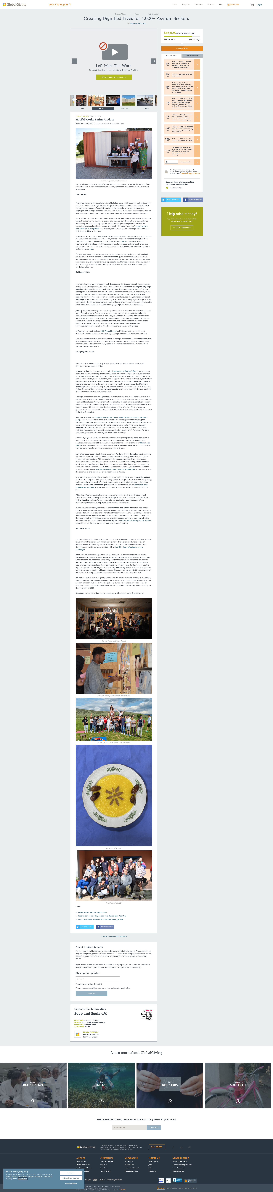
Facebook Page (89, 1024)
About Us (154, 1158)
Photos (124, 109)
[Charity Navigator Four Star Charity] (162, 1180)
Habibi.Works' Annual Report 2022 (92, 912)
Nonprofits (186, 5)
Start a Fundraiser (182, 228)
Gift (235, 5)
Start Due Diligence (107, 1161)
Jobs (150, 1165)
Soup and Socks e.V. (137, 23)
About (175, 5)
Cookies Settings (71, 1183)
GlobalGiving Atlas (131, 1171)
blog (91, 249)
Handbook (104, 1168)
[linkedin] (189, 1147)
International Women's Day (124, 371)
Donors (80, 1158)
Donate (58, 4)
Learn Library (181, 1158)
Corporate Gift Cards (132, 1168)
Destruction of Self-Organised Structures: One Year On (102, 916)
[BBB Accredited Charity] (178, 1180)
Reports (103, 109)
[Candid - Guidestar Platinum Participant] (169, 1180)
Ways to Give (81, 1161)
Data (195, 1188)
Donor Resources (179, 1168)
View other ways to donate (190, 173)
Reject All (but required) (71, 1178)
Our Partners (129, 1165)
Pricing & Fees (105, 1171)
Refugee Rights (120, 14)
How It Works (153, 1161)
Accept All (71, 1173)
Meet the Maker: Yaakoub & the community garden (100, 919)
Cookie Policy (22, 1179)
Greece (137, 14)
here (124, 241)
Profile (87, 1027)
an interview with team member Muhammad (115, 469)
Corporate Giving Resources (182, 1165)
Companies (199, 5)
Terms (180, 1188)
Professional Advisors (84, 1168)
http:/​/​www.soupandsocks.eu (93, 1022)
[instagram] (181, 1147)
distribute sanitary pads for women (135, 520)
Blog (221, 5)
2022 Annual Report (108, 331)
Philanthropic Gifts (83, 1165)
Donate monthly (192, 56)
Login (259, 4)
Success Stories (178, 1171)
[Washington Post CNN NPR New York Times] (106, 1180)
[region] (43, 1179)
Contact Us (152, 1171)
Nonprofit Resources (180, 1161)
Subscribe (154, 1128)
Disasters (211, 5)
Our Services (128, 1161)
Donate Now (182, 49)
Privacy (168, 1188)
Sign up (91, 993)
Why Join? (103, 1165)
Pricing (186, 1188)
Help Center (156, 1147)
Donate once (171, 56)
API (191, 1188)
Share (146, 109)
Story (81, 109)
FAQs (150, 1168)
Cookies (174, 1188)
